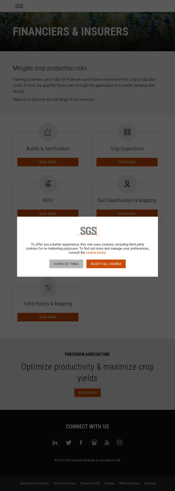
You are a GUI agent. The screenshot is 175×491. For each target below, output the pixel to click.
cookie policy (96, 252)
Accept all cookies (106, 263)
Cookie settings (66, 263)
